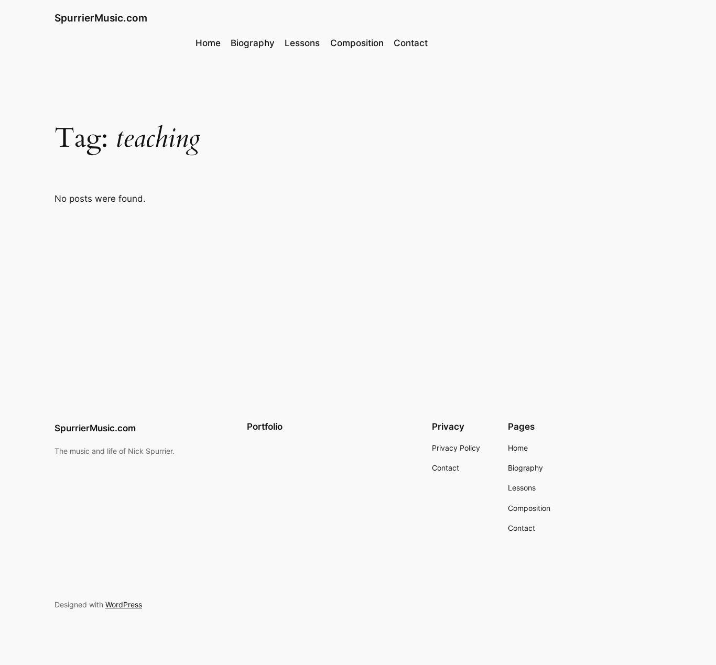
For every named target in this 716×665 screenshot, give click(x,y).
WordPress (123, 604)
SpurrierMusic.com (101, 18)
